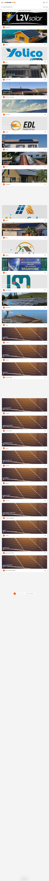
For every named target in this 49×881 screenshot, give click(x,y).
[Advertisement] (24, 196)
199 (29, 593)
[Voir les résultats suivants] (46, 10)
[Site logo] (10, 2)
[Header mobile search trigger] (47, 2)
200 (32, 593)
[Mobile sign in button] (44, 2)
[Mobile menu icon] (2, 2)
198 (27, 593)
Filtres (44, 7)
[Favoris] (45, 27)
